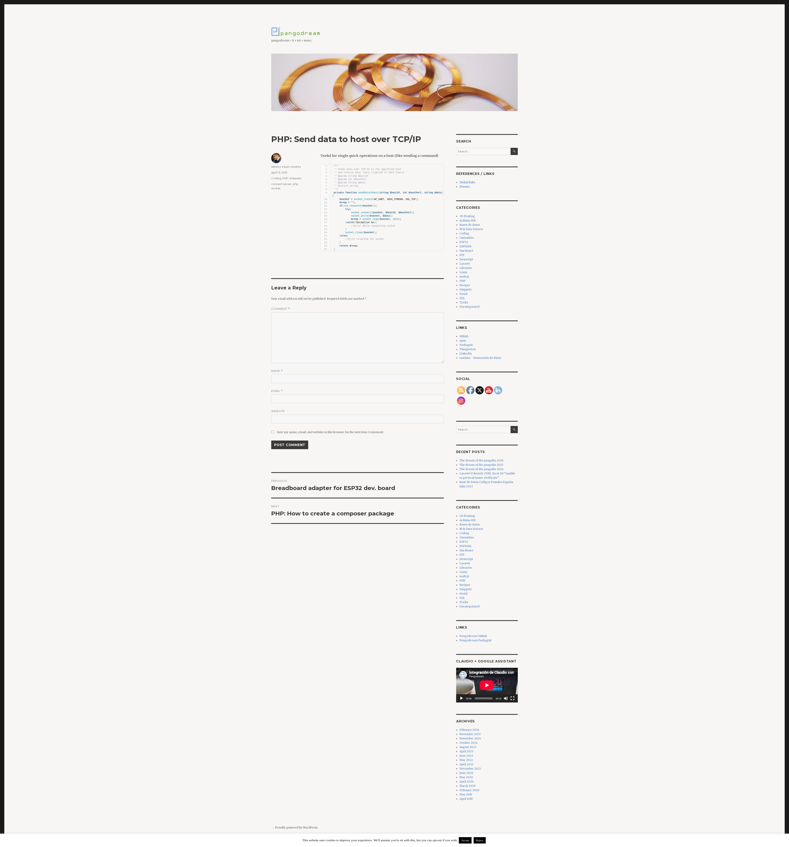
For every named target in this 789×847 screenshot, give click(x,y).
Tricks (463, 302)
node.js (464, 276)
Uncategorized (469, 307)
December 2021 (470, 768)
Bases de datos (469, 225)
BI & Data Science (471, 229)
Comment (280, 309)
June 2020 (466, 773)
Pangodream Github (473, 636)
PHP (285, 178)
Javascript (466, 259)
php (295, 184)
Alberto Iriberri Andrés (286, 166)
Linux (463, 272)
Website (278, 411)
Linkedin (465, 353)
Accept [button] (465, 840)
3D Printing (467, 216)
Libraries (465, 268)
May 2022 (466, 760)
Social (463, 294)
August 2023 (467, 747)
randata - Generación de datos (480, 358)
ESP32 (463, 242)
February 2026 (469, 730)
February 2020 (469, 790)
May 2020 (466, 777)
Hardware (466, 250)
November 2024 (470, 738)
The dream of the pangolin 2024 (481, 469)
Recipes (464, 285)
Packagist (466, 345)
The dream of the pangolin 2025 (481, 465)
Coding (276, 178)
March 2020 (467, 786)
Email (277, 391)
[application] (487, 685)
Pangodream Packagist (475, 640)
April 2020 (466, 781)
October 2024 (468, 743)
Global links (467, 182)
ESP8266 (465, 246)
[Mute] (506, 698)
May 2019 (465, 794)
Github (463, 336)
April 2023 (466, 751)
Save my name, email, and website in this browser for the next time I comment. (330, 432)
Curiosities (466, 238)
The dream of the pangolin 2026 (481, 460)
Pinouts (464, 186)
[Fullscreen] (512, 698)
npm (462, 340)
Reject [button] (479, 840)
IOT (462, 255)
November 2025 (470, 734)
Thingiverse (467, 349)
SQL (462, 298)
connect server (281, 184)
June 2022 (466, 755)
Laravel (464, 263)
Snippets (295, 178)
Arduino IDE (467, 220)
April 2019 (466, 799)
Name (277, 371)
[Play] (461, 698)
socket (275, 188)
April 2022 (466, 764)
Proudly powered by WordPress (296, 827)
